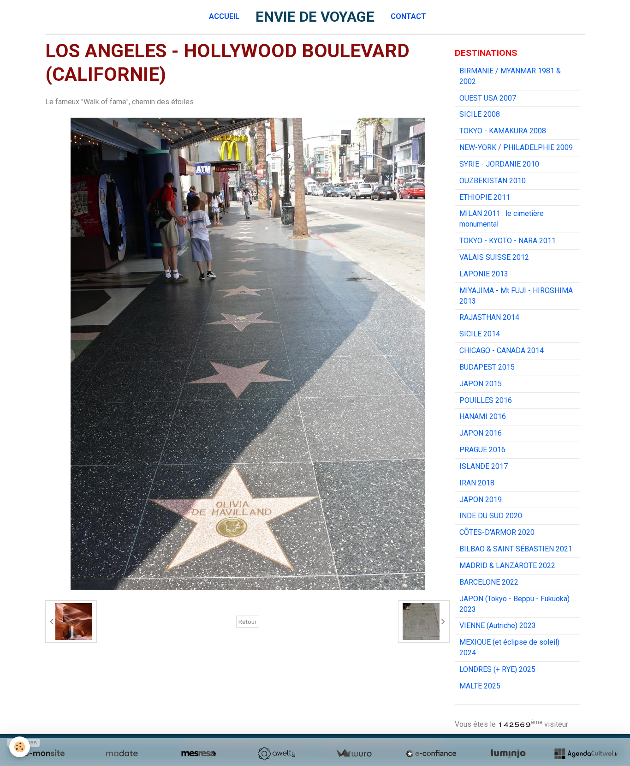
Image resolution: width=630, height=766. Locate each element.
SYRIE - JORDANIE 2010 (499, 164)
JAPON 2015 (480, 383)
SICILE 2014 (479, 333)
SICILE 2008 (479, 114)
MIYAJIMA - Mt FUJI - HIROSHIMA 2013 (516, 295)
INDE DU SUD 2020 (490, 515)
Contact (408, 16)
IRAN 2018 (476, 483)
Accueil (224, 16)
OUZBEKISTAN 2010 (492, 180)
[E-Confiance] (431, 753)
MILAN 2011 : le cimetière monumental (501, 218)
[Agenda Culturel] (585, 753)
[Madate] (121, 753)
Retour (247, 621)
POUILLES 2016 (485, 400)
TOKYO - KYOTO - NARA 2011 (507, 240)
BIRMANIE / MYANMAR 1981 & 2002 (510, 76)
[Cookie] (19, 746)
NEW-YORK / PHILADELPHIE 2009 (516, 147)
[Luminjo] (508, 753)
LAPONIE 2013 (483, 273)
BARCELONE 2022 (488, 582)
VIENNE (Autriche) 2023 (497, 625)
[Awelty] (276, 753)
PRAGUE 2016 (482, 449)
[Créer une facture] (353, 753)
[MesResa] (198, 753)
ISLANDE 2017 (483, 466)
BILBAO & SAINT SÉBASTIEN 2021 (515, 549)
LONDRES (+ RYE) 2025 (497, 669)
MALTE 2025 (479, 686)
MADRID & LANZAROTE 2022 (507, 565)
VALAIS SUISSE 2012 (494, 257)
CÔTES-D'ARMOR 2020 (497, 532)
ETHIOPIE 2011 (484, 197)
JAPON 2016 (480, 433)
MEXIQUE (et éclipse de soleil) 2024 (509, 647)
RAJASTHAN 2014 (489, 317)
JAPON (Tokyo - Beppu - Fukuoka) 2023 (514, 604)
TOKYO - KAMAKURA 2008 (502, 130)
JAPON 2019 (480, 499)
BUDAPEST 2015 (487, 367)
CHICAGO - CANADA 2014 (501, 350)
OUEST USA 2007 (487, 98)
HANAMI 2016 (482, 416)
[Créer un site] (44, 753)
